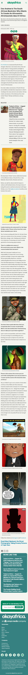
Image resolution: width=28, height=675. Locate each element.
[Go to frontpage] (14, 3)
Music (3, 629)
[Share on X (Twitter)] (14, 31)
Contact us (5, 643)
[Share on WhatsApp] (16, 31)
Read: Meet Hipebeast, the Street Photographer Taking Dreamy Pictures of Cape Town (14, 543)
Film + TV (4, 631)
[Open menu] (2, 2)
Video (3, 634)
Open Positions (6, 648)
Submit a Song (5, 646)
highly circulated (14, 189)
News (3, 627)
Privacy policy (5, 645)
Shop (3, 637)
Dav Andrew (4, 65)
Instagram (15, 538)
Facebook (23, 538)
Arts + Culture (5, 632)
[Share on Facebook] (11, 31)
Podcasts (4, 635)
